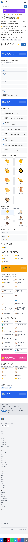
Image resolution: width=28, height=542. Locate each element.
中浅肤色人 (18, 321)
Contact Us (3, 521)
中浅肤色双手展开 (7, 300)
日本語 (9, 410)
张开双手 (5, 255)
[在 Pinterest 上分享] (8, 540)
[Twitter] (5, 426)
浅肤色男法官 (6, 343)
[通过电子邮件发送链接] (26, 540)
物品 (2, 435)
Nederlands (9, 408)
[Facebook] (2, 426)
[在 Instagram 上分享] (19, 540)
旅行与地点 (3, 439)
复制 (24, 44)
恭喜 (3, 387)
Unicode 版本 (4, 498)
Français (19, 406)
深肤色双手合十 (6, 279)
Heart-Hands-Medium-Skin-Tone (20, 314)
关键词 (2, 494)
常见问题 (3, 506)
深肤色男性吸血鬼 (7, 350)
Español (8, 406)
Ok (3, 378)
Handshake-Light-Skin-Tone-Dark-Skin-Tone (7, 286)
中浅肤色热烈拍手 (7, 372)
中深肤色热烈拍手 (7, 375)
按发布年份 (3, 496)
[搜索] (25, 6)
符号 (2, 437)
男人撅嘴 (5, 328)
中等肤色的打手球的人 (20, 346)
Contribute (3, 512)
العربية (18, 410)
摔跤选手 (5, 321)
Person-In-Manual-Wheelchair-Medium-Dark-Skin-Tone (20, 338)
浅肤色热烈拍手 (19, 369)
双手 (17, 14)
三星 (2, 483)
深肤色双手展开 (19, 303)
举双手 (17, 255)
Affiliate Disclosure (5, 517)
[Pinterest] (8, 426)
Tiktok (2, 487)
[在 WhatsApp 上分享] (12, 540)
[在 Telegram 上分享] (16, 540)
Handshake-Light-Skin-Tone (20, 286)
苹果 (2, 473)
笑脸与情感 (3, 441)
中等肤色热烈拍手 (20, 372)
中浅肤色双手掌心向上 (20, 283)
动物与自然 (3, 442)
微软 (2, 479)
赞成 (16, 39)
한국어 (13, 410)
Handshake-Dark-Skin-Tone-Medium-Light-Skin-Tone (20, 308)
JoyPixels (3, 485)
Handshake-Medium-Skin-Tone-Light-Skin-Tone (7, 304)
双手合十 (5, 262)
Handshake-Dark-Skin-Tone (20, 296)
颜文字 (2, 504)
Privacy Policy (4, 515)
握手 (4, 259)
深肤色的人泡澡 (6, 346)
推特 (2, 481)
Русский (22, 408)
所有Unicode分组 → (5, 446)
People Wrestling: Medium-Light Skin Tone (20, 350)
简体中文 (4, 410)
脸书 (2, 477)
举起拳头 (18, 378)
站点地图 (3, 531)
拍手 (7, 387)
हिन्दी (22, 410)
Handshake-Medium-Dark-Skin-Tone (7, 291)
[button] (14, 65)
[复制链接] (23, 540)
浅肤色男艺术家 (19, 343)
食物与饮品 (3, 444)
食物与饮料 (3, 466)
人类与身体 (3, 452)
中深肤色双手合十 (7, 313)
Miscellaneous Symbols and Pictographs (10, 95)
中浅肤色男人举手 (7, 331)
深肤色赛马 (18, 331)
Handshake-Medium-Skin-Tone (20, 291)
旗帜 (2, 433)
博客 (2, 502)
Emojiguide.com (4, 14)
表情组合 (3, 492)
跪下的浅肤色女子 (7, 338)
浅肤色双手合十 (19, 300)
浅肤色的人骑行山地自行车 (20, 335)
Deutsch (14, 406)
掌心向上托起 (19, 259)
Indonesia (4, 412)
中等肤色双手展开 (20, 279)
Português (16, 408)
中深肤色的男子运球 (7, 334)
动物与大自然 (4, 464)
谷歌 (2, 475)
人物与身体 (12, 14)
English (3, 406)
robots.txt (7, 531)
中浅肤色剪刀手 (19, 328)
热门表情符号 (4, 500)
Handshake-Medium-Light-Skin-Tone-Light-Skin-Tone (7, 309)
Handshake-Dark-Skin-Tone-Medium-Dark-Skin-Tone (7, 296)
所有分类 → (3, 468)
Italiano (3, 408)
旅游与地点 (3, 460)
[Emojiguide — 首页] (2, 419)
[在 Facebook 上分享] (1, 540)
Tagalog (10, 412)
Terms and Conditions (6, 513)
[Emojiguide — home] (6, 2)
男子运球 (5, 325)
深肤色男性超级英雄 (20, 325)
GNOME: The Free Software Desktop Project (11, 523)
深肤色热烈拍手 (19, 375)
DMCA (2, 519)
